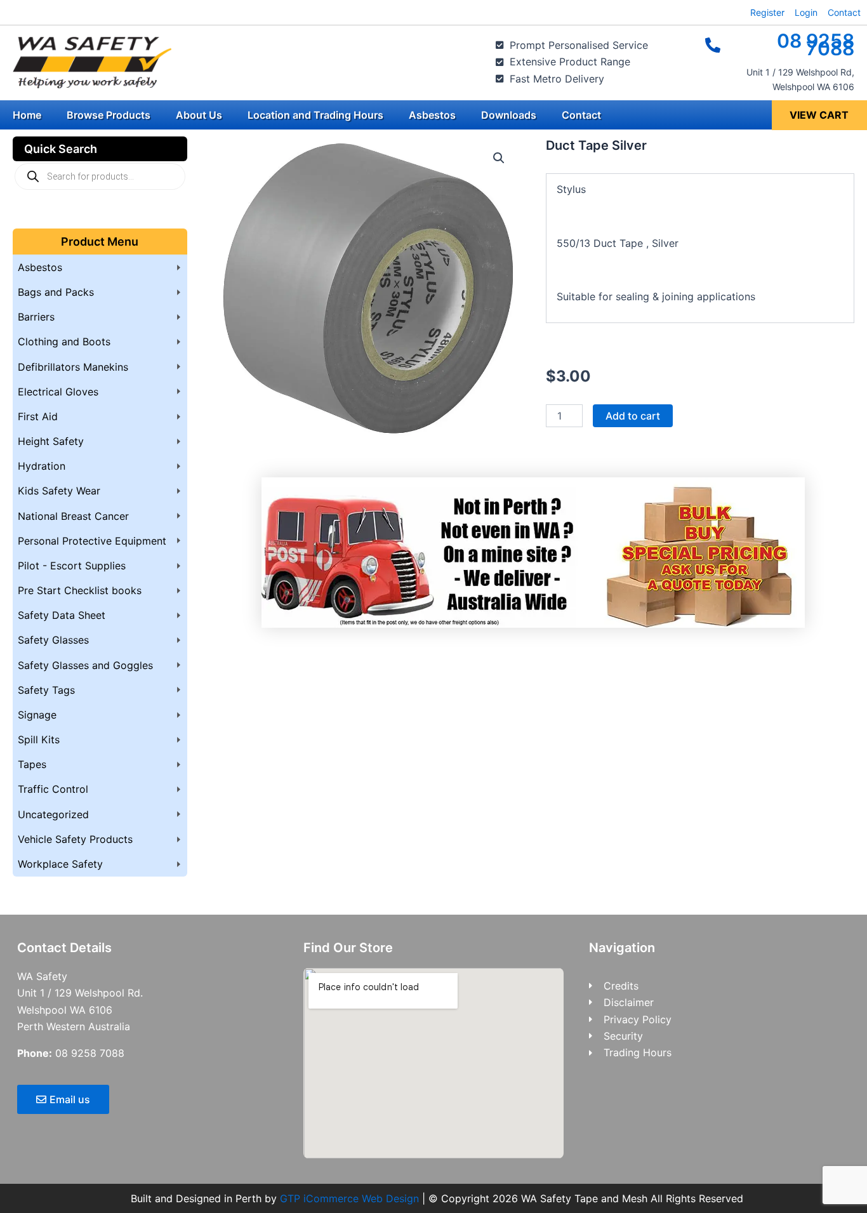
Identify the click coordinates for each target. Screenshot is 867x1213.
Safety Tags (46, 690)
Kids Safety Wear (59, 490)
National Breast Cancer (73, 516)
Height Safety (51, 441)
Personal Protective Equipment (92, 540)
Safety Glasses (53, 639)
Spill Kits (39, 739)
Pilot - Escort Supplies (72, 565)
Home (27, 115)
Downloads (508, 115)
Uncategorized (53, 814)
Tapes (32, 764)
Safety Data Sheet (61, 615)
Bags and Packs (56, 292)
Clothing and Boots (64, 341)
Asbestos (432, 115)
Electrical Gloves (58, 391)
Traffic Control (53, 789)
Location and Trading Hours (315, 115)
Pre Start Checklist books (80, 590)
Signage (37, 714)
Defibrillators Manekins (73, 367)
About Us (199, 115)
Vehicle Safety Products (75, 839)
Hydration (41, 466)
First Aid (38, 416)
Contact (581, 115)
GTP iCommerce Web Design (349, 1198)
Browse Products (108, 115)
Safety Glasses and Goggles (85, 665)
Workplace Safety (60, 864)
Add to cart (633, 415)
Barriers (36, 316)
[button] (498, 158)
